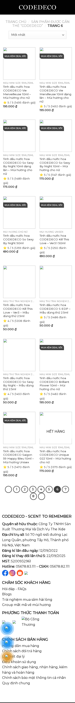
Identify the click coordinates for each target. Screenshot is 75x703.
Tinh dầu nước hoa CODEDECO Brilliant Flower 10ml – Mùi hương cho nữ (54, 383)
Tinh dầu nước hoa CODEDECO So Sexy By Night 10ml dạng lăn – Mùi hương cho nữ (18, 166)
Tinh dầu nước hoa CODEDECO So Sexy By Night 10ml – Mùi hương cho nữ (55, 164)
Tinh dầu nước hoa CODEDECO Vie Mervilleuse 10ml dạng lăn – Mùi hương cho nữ (55, 94)
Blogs (6, 594)
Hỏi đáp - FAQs (14, 589)
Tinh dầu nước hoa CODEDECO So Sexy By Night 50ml (18, 239)
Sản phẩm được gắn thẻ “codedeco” (41, 24)
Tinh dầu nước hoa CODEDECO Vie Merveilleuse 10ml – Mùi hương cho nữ (17, 92)
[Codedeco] (38, 7)
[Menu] (5, 7)
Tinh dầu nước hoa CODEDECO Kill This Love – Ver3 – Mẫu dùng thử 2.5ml (17, 310)
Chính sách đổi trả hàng (22, 651)
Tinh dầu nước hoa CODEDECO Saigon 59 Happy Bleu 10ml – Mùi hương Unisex (18, 457)
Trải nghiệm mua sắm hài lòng (27, 600)
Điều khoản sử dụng (19, 662)
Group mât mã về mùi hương (26, 605)
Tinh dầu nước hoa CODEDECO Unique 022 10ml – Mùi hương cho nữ (55, 457)
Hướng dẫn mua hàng (20, 646)
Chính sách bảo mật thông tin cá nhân (34, 678)
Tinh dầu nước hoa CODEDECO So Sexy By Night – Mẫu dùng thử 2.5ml (18, 383)
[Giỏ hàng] (70, 7)
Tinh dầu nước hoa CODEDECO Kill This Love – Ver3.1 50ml (54, 239)
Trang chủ (15, 22)
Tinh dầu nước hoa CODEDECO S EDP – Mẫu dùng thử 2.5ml (55, 308)
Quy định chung (16, 683)
